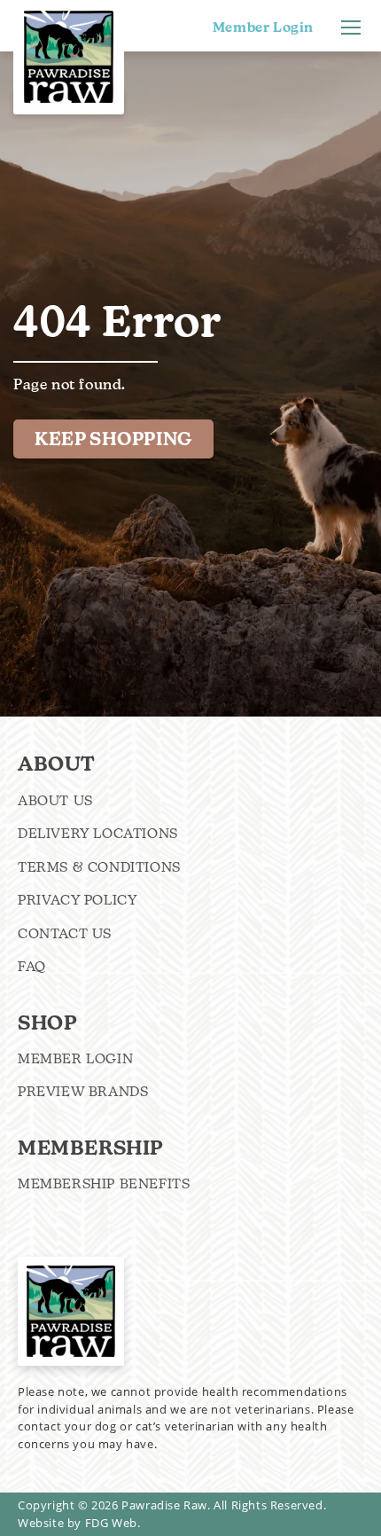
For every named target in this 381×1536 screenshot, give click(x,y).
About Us (55, 800)
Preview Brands (83, 1091)
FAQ (32, 966)
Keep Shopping (113, 439)
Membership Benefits (104, 1183)
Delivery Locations (98, 833)
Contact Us (65, 933)
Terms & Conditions (99, 866)
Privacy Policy (77, 899)
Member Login (263, 27)
